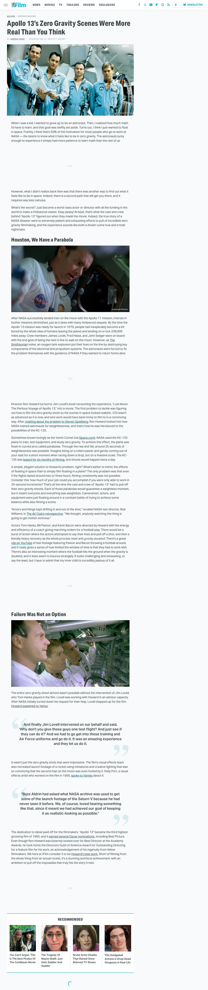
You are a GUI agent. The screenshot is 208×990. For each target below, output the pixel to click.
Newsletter (195, 4)
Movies (11, 16)
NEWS (36, 5)
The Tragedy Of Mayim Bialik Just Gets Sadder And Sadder (52, 960)
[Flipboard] (157, 5)
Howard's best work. (84, 854)
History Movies (27, 16)
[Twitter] (145, 5)
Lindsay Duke (17, 39)
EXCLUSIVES (107, 5)
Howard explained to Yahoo (29, 706)
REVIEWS (89, 5)
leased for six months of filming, (44, 459)
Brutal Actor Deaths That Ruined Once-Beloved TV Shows (85, 958)
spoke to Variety (82, 775)
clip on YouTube (21, 543)
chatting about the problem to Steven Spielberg (56, 421)
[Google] (162, 5)
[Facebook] (139, 5)
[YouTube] (151, 5)
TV (60, 5)
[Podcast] (176, 5)
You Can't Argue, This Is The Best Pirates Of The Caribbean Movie (23, 958)
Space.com (86, 438)
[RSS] (168, 5)
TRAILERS (72, 5)
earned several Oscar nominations (71, 836)
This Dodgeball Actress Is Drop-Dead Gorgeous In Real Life (118, 958)
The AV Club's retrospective (44, 514)
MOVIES (50, 5)
